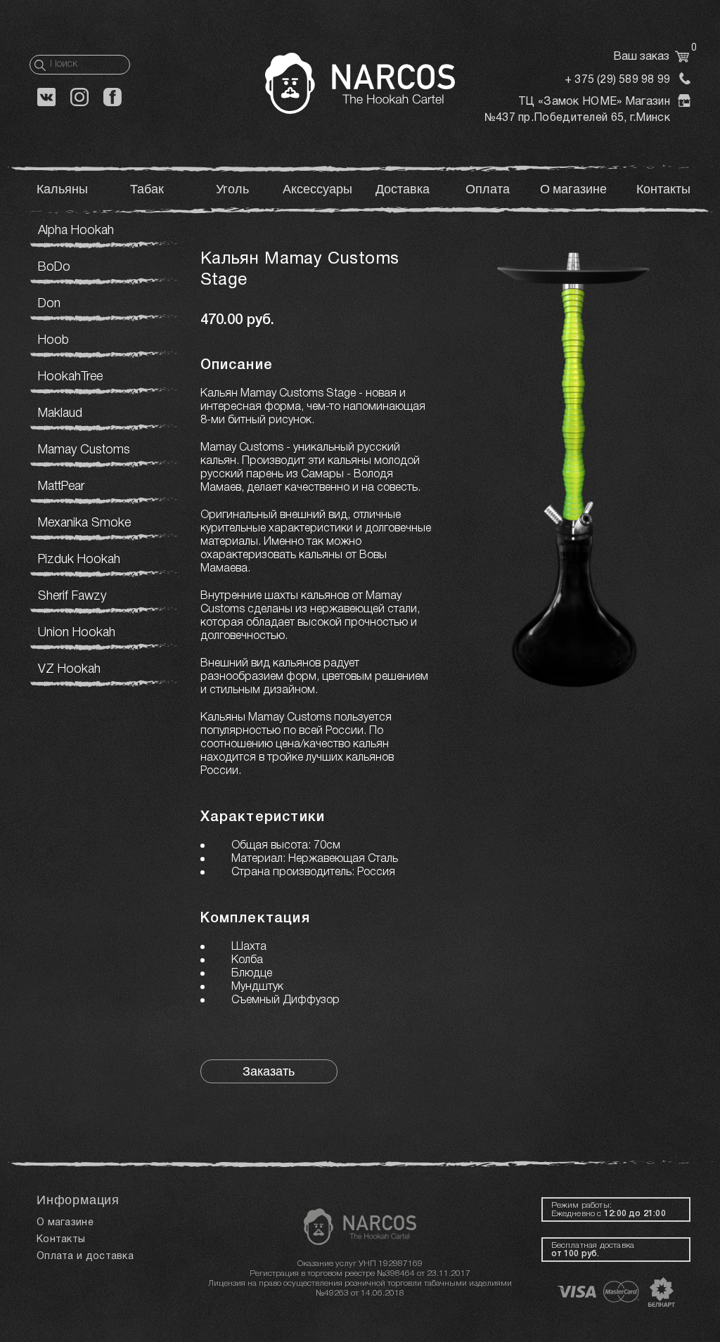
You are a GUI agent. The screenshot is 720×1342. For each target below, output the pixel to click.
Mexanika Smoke (84, 523)
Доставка (402, 190)
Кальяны (62, 190)
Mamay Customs (84, 450)
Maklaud (60, 413)
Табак (147, 190)
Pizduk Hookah (79, 559)
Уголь (232, 190)
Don (49, 303)
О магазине (573, 190)
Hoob (53, 340)
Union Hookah (76, 632)
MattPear (61, 486)
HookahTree (70, 376)
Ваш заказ (651, 57)
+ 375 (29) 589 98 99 (617, 80)
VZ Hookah (69, 669)
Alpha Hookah (76, 230)
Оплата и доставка (85, 1256)
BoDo (54, 267)
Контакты (663, 190)
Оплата (487, 190)
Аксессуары (317, 190)
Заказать (269, 1071)
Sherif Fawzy (72, 596)
